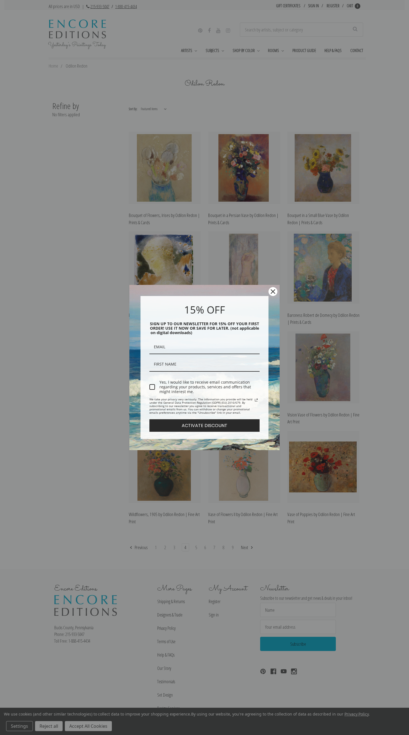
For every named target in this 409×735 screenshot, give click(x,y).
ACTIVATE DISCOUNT (204, 425)
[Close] (273, 291)
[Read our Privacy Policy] (256, 400)
